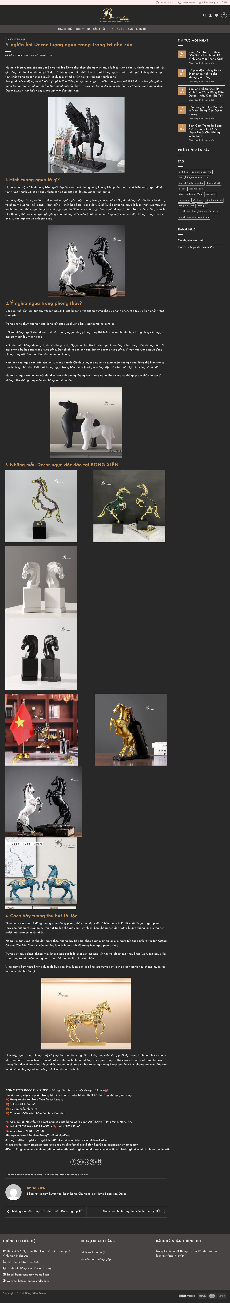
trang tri (202, 206)
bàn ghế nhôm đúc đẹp (191, 183)
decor (182, 189)
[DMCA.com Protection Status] (187, 1296)
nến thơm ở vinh (214, 200)
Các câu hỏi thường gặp (95, 1259)
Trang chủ (65, 29)
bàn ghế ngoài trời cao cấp (193, 177)
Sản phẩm (99, 29)
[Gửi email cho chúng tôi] (225, 2)
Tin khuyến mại (15, 40)
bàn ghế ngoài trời (201, 172)
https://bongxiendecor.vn (34, 1281)
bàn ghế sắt (213, 183)
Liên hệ (141, 29)
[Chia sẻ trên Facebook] (73, 1162)
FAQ (130, 29)
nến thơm (197, 200)
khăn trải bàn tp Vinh (190, 194)
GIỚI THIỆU (83, 29)
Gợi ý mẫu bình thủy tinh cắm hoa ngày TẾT (132, 1211)
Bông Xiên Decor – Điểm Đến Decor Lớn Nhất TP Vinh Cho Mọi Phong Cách (206, 55)
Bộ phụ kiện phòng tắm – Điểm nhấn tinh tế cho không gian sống (205, 74)
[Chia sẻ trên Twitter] (80, 1162)
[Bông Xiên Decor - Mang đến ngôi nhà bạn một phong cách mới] (115, 15)
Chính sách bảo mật (92, 1252)
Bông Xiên (46, 56)
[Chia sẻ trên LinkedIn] (99, 1162)
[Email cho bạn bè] (86, 1162)
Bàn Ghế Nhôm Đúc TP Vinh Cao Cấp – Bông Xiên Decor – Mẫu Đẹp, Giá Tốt (206, 92)
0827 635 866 (30, 1262)
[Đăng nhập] (210, 15)
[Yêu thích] (216, 15)
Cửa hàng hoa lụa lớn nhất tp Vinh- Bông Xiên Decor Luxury (206, 111)
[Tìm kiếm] (204, 15)
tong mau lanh (186, 206)
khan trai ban (195, 189)
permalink (83, 1175)
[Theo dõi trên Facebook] (222, 2)
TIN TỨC (117, 29)
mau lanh (210, 194)
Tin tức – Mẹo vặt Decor (193, 247)
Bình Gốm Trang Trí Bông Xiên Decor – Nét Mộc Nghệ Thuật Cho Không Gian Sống (205, 131)
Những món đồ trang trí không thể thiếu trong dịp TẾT (47, 1211)
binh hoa (183, 172)
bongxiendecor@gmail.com (32, 1274)
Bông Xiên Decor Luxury (35, 1268)
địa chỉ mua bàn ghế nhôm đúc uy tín (198, 211)
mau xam (184, 200)
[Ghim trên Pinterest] (93, 1162)
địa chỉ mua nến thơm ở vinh (194, 217)
